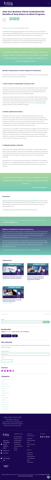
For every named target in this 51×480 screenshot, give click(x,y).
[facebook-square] (10, 371)
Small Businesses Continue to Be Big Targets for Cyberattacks (12, 300)
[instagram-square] (8, 371)
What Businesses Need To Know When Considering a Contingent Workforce (12, 277)
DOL (11, 97)
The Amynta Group (43, 474)
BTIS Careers (30, 462)
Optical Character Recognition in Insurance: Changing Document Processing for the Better (35, 278)
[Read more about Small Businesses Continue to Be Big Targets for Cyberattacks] (13, 292)
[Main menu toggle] (48, 3)
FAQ (28, 442)
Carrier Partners (31, 456)
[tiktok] (13, 371)
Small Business (9, 302)
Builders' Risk (4, 384)
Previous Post (4, 314)
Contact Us (6, 450)
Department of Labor (16, 31)
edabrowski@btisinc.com (11, 222)
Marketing (3, 399)
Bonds (2, 381)
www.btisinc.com (24, 250)
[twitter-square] (5, 371)
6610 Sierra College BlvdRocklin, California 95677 (6, 444)
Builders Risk (17, 442)
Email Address (5, 351)
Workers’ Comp (18, 438)
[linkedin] (2, 371)
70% (25, 138)
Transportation (5, 404)
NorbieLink (30, 438)
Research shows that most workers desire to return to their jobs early (20, 200)
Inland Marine (4, 397)
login (14, 336)
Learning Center (31, 440)
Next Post (48, 314)
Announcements (5, 379)
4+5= (2, 357)
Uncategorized (5, 406)
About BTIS (30, 452)
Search (3, 319)
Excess (3, 388)
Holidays (3, 395)
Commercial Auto (5, 386)
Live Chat (5, 453)
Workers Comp (5, 409)
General (4, 279)
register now (6, 336)
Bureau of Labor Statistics (39, 187)
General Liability (5, 393)
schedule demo (5, 466)
